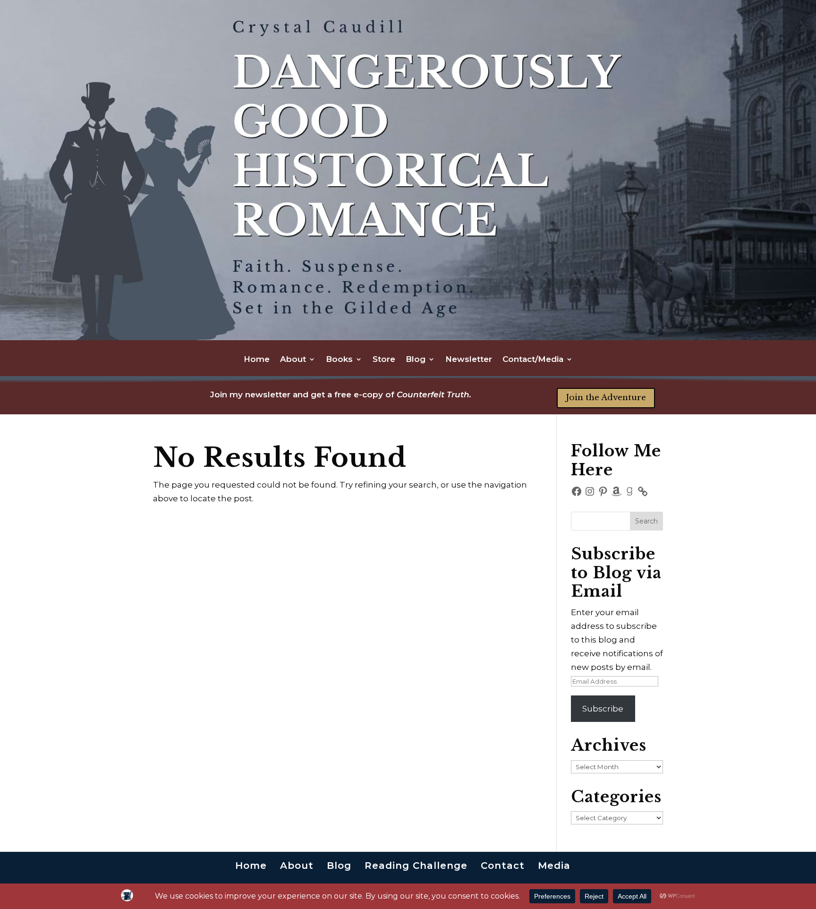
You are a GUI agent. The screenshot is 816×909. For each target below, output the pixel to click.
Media (554, 865)
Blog (415, 360)
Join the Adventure (606, 398)
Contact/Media (532, 360)
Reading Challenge (416, 865)
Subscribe (602, 708)
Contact (503, 865)
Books (339, 360)
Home (257, 360)
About (293, 360)
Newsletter (468, 360)
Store (384, 360)
